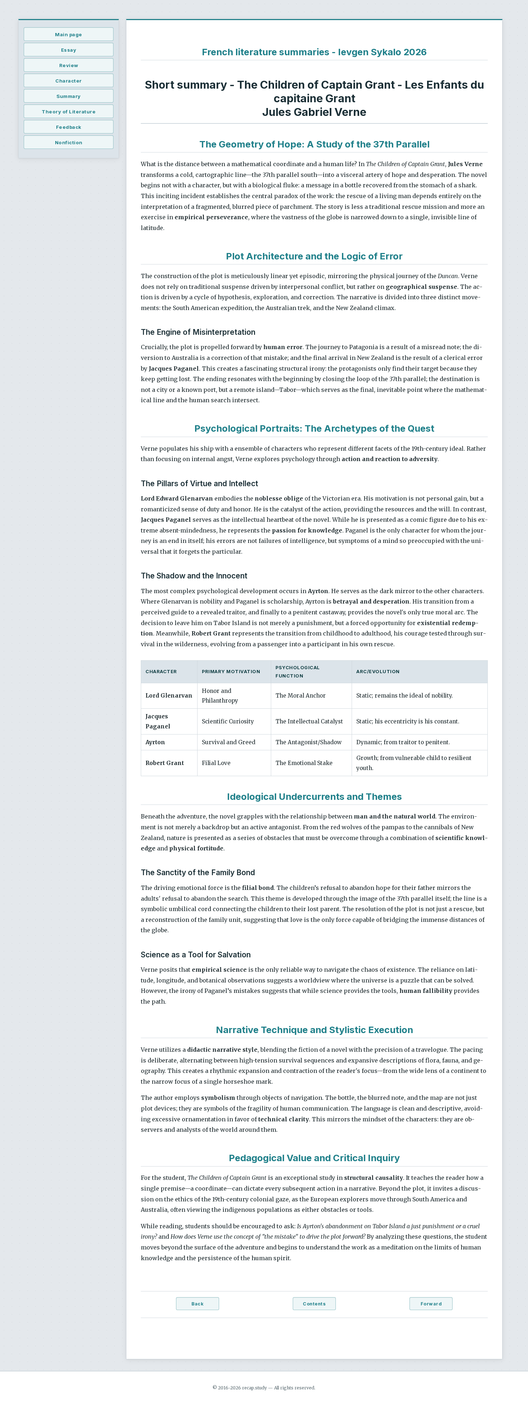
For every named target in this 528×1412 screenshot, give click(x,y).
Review (68, 65)
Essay (69, 50)
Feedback (69, 127)
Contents (314, 1304)
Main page (68, 34)
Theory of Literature (69, 111)
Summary (68, 96)
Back (197, 1304)
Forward (431, 1304)
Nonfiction (69, 142)
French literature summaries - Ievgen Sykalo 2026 (314, 51)
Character (68, 81)
